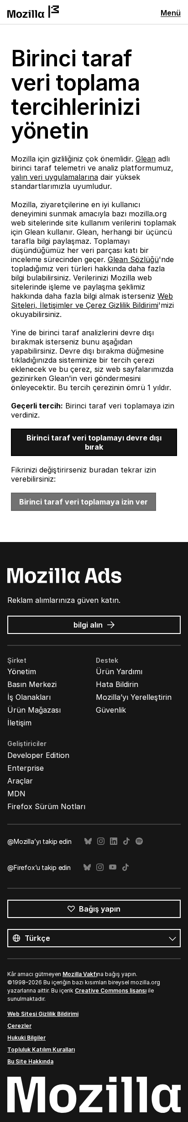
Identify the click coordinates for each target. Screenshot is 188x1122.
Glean (146, 158)
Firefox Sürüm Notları (46, 806)
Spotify (139, 841)
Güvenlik (111, 709)
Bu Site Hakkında (30, 1061)
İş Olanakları (29, 697)
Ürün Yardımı (119, 671)
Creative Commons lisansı (110, 990)
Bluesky (88, 841)
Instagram (100, 841)
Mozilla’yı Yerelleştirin (134, 697)
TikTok (126, 841)
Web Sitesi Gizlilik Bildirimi (42, 1013)
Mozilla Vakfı (80, 974)
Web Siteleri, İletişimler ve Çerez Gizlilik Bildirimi (92, 300)
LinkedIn (113, 841)
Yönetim (21, 671)
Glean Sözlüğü (133, 259)
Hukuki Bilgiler (26, 1037)
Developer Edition (38, 755)
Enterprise (25, 768)
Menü (171, 12)
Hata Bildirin (117, 684)
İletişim (19, 722)
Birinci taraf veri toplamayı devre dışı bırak (94, 442)
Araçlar (20, 780)
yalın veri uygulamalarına (54, 177)
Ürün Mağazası (34, 709)
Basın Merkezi (32, 684)
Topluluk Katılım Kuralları (41, 1049)
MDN (16, 793)
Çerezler (19, 1025)
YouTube (112, 867)
